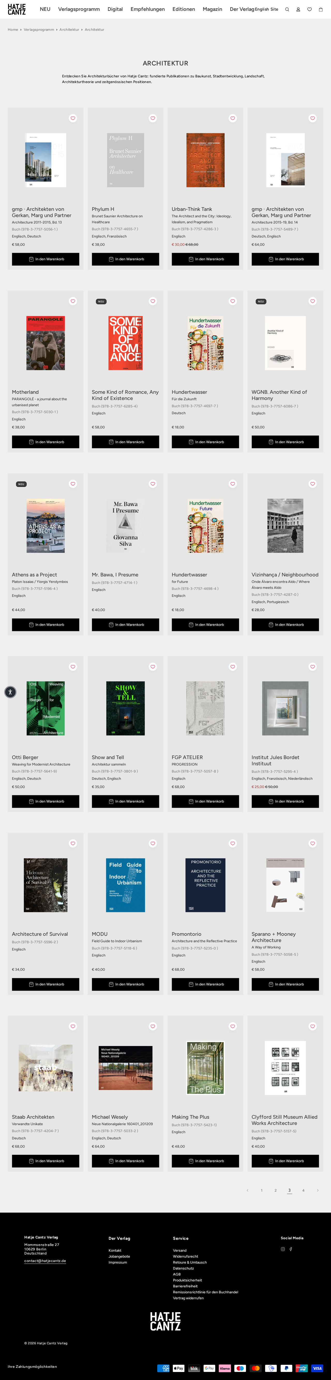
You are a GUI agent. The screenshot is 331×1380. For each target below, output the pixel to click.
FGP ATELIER (187, 757)
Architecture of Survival (40, 934)
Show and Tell (108, 757)
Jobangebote (119, 1256)
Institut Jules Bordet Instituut (275, 760)
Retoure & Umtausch (190, 1262)
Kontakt (115, 1250)
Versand (179, 1250)
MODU (100, 934)
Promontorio (186, 934)
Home (13, 29)
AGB (177, 1274)
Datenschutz (183, 1268)
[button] (10, 692)
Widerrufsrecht (185, 1256)
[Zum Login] (298, 9)
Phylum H (103, 209)
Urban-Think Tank (192, 209)
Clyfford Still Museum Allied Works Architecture (285, 1120)
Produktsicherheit (187, 1280)
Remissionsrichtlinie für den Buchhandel (205, 1292)
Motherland (25, 392)
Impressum (118, 1262)
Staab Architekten (33, 1117)
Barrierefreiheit (185, 1286)
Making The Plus (190, 1117)
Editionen (183, 9)
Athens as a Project (34, 575)
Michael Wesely (110, 1117)
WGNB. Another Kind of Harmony (279, 395)
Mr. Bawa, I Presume (115, 575)
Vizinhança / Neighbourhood (285, 575)
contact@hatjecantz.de (45, 1261)
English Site (267, 9)
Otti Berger (25, 757)
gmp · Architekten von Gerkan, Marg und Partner (41, 212)
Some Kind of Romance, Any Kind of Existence (125, 395)
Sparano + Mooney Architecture (274, 937)
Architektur (69, 29)
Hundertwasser (189, 392)
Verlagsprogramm (39, 29)
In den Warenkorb (49, 259)
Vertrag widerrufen (188, 1298)
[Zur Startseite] (23, 9)
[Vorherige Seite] (247, 1190)
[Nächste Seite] (317, 1190)
